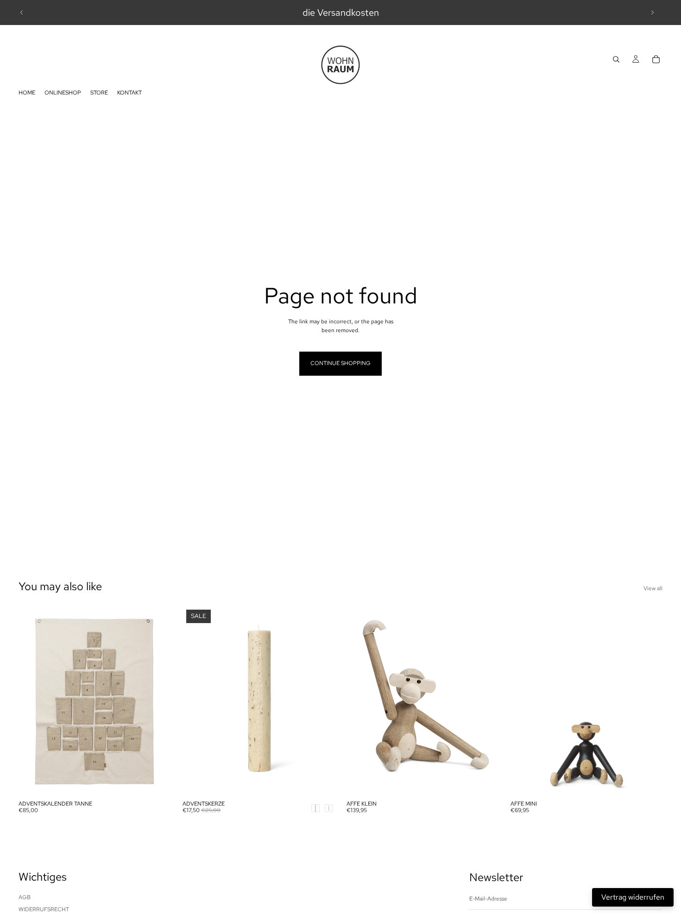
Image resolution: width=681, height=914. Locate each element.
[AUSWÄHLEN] (320, 781)
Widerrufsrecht (44, 909)
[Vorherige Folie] (22, 12)
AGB (25, 897)
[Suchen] (616, 59)
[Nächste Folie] (652, 12)
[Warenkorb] (656, 59)
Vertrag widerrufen (632, 897)
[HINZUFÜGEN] (156, 781)
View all (652, 588)
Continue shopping (340, 363)
